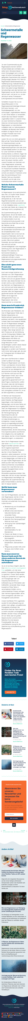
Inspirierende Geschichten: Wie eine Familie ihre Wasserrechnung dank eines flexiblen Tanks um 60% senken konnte (19, 715)
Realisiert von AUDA (19, 1005)
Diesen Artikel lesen (17, 723)
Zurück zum (11, 1007)
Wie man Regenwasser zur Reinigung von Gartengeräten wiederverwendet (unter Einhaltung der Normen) (19, 733)
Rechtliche (6, 1005)
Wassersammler (14, 444)
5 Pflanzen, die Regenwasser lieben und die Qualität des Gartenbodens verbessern (19, 749)
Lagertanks (21, 205)
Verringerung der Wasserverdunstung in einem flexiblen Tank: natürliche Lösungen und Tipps (19, 764)
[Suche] (20, 12)
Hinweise (11, 1005)
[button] (16, 3)
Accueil (2, 26)
